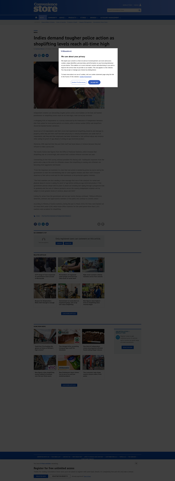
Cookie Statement (86, 77)
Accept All (94, 82)
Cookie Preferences (79, 82)
